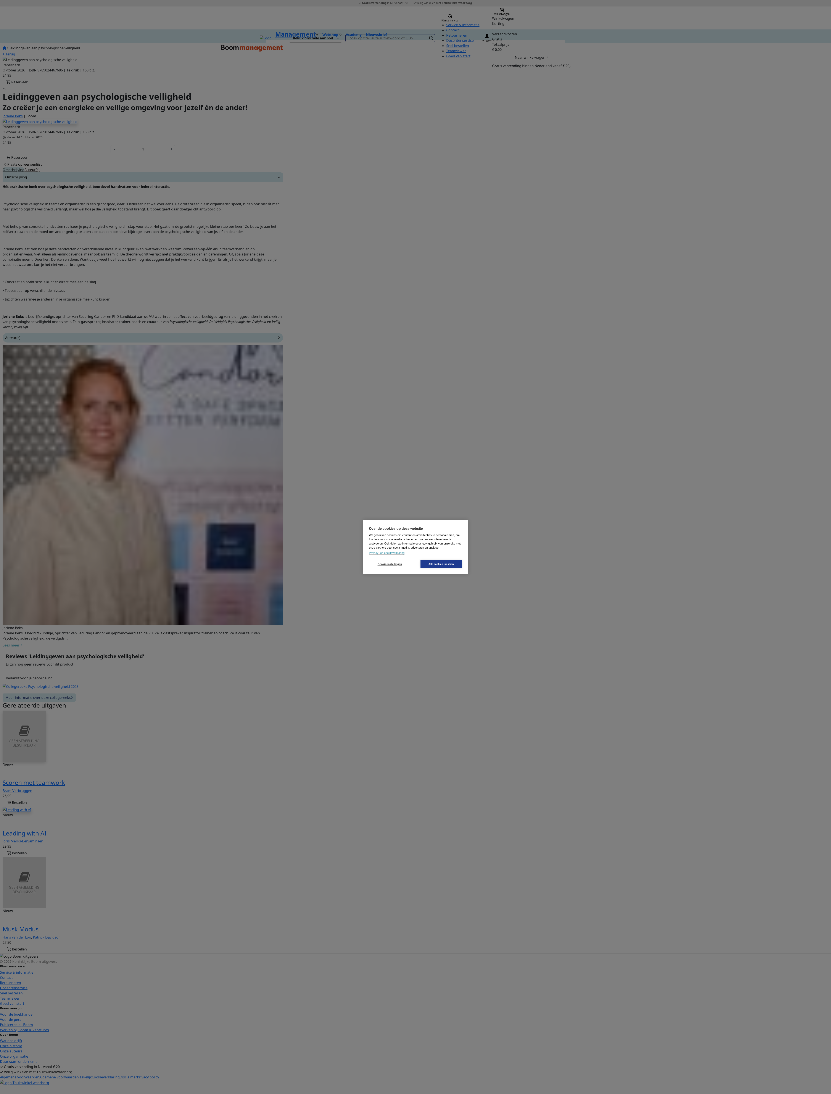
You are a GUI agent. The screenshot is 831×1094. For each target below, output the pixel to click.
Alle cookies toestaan (441, 564)
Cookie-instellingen (390, 564)
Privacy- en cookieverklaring (386, 552)
